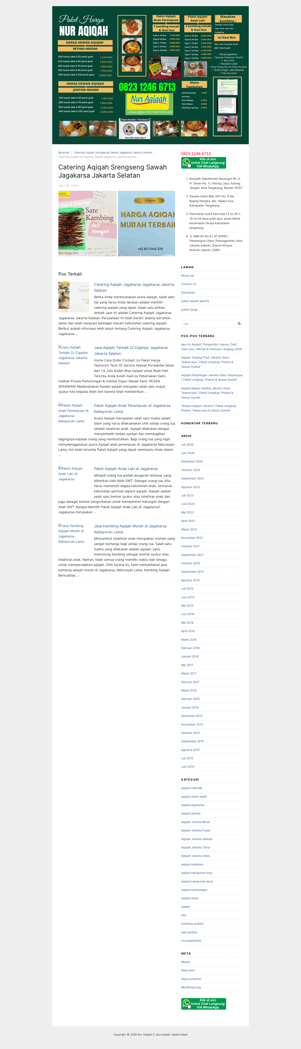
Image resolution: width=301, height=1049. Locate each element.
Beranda (63, 152)
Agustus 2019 (190, 580)
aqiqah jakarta (190, 813)
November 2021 (192, 537)
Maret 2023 (189, 529)
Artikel (185, 906)
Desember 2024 (192, 461)
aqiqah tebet (189, 898)
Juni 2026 (188, 453)
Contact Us (188, 284)
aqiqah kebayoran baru (197, 872)
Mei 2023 (187, 512)
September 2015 (192, 741)
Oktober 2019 (190, 563)
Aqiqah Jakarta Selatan (197, 839)
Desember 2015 (192, 715)
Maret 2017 (188, 673)
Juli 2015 (187, 758)
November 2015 (192, 724)
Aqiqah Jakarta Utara (195, 855)
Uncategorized (191, 940)
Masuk (185, 962)
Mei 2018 (187, 622)
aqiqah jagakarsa (192, 805)
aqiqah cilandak (192, 788)
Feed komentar (191, 979)
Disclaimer (188, 292)
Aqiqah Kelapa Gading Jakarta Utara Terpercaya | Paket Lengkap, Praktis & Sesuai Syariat (207, 392)
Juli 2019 (187, 588)
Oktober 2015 (190, 733)
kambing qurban (192, 923)
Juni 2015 (187, 766)
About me (187, 275)
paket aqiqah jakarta (195, 301)
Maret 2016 (189, 690)
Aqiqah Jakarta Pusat (195, 830)
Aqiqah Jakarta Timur (195, 847)
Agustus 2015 (190, 750)
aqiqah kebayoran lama (197, 881)
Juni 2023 (188, 503)
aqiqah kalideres (192, 864)
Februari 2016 (190, 698)
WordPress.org (191, 987)
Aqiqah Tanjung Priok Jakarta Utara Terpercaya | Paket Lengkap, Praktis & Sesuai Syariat (207, 362)
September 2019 (192, 571)
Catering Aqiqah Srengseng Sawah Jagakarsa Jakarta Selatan (113, 152)
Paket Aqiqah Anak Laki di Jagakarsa (126, 469)
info (183, 915)
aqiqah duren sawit (194, 796)
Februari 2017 (190, 682)
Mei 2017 (187, 665)
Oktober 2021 (190, 546)
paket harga (189, 309)
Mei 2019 (187, 605)
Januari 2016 (190, 707)
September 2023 (192, 478)
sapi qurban (189, 932)
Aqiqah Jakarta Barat (195, 822)
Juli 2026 (187, 444)
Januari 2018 (190, 656)
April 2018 (188, 631)
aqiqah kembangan (194, 889)
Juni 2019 (187, 597)
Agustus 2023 (190, 487)
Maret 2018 (189, 639)
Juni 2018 (187, 614)
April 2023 (188, 520)
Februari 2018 (190, 648)
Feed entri (188, 970)
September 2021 (192, 554)
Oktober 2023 (190, 470)
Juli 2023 (187, 495)
